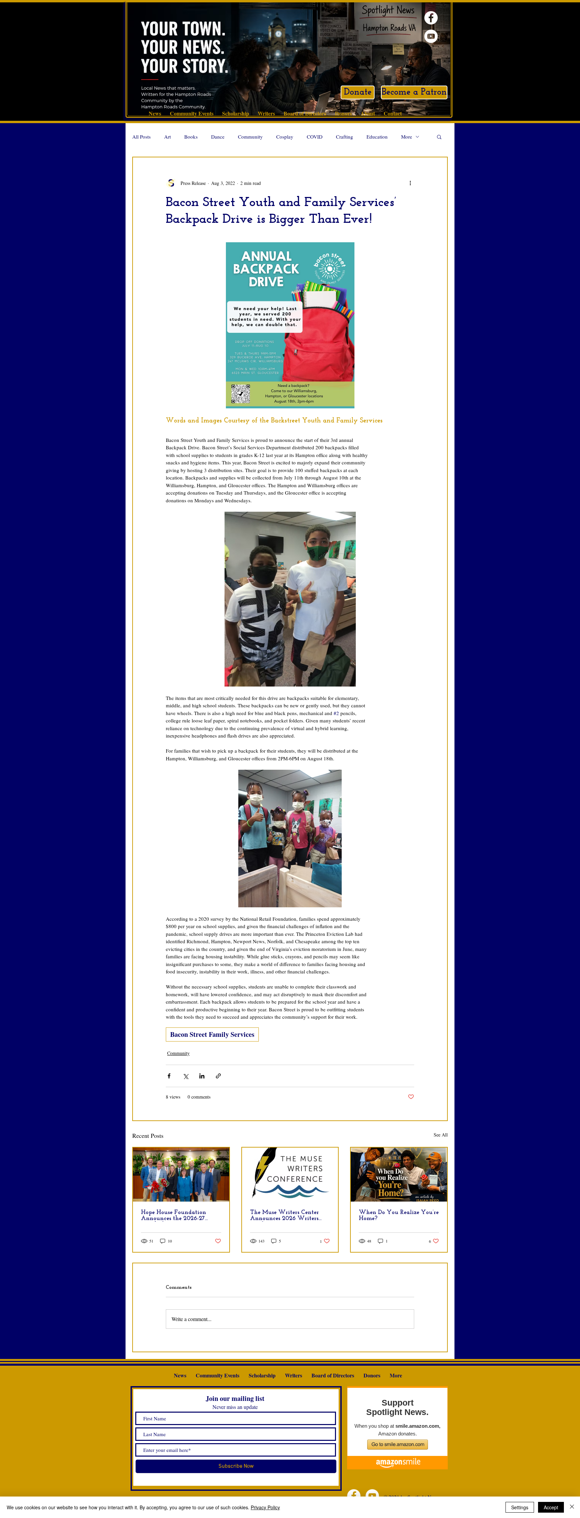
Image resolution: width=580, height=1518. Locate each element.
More (406, 136)
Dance (218, 136)
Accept (551, 1507)
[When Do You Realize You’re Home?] (399, 1175)
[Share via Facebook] (169, 1076)
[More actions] (410, 183)
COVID (315, 136)
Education (377, 136)
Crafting (344, 136)
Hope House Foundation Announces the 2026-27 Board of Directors (173, 1216)
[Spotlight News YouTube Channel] (431, 36)
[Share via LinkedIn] (202, 1076)
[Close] (572, 1507)
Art (167, 136)
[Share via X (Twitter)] (185, 1076)
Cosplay (284, 136)
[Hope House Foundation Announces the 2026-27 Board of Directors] (181, 1175)
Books (191, 136)
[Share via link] (218, 1076)
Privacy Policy (265, 1507)
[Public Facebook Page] (431, 17)
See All (441, 1134)
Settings (519, 1507)
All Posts (141, 136)
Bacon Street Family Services (212, 1034)
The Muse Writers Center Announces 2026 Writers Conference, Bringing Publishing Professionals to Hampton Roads (286, 1216)
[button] (439, 136)
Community (250, 136)
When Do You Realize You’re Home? (399, 1216)
